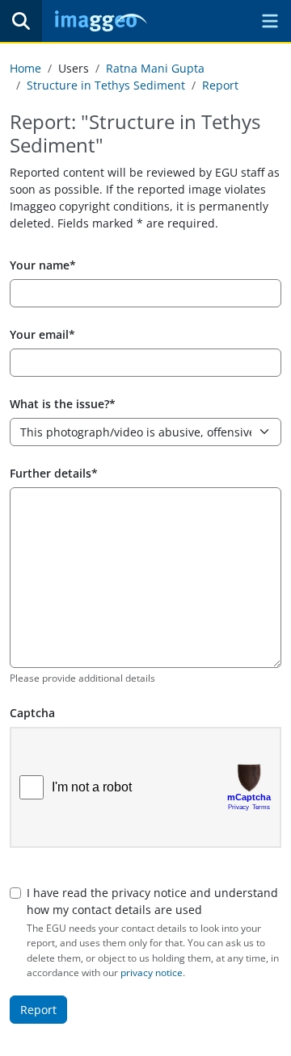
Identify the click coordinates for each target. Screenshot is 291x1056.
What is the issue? (59, 403)
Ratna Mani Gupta (155, 68)
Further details (50, 473)
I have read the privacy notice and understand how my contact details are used (152, 901)
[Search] (21, 21)
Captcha (32, 712)
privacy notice (151, 972)
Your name (40, 265)
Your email (39, 334)
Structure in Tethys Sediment (106, 85)
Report (220, 85)
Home (25, 68)
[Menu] (270, 21)
